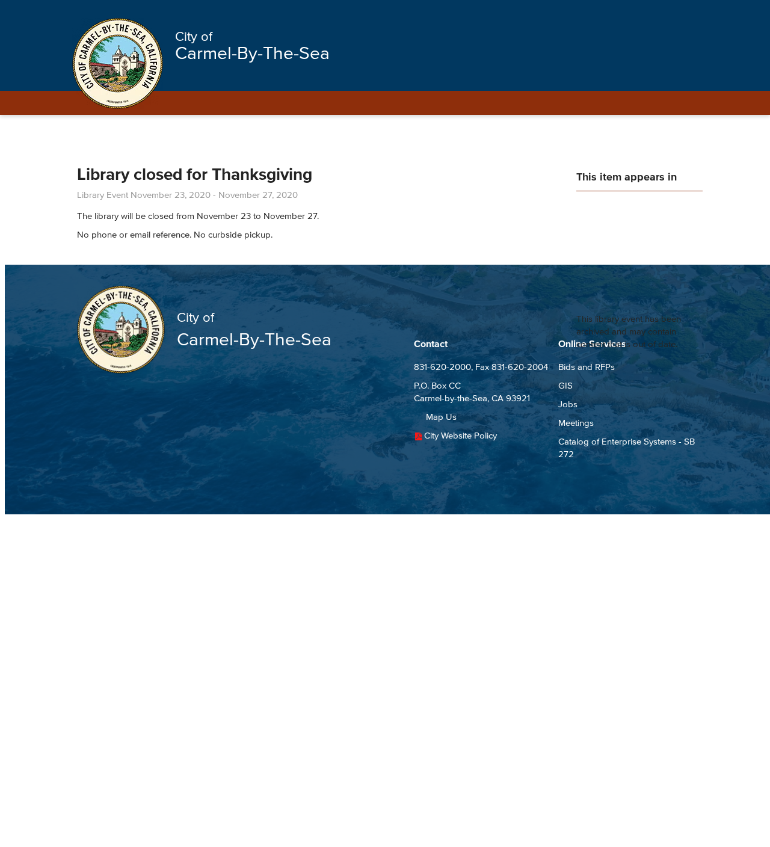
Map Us (441, 416)
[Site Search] (683, 13)
